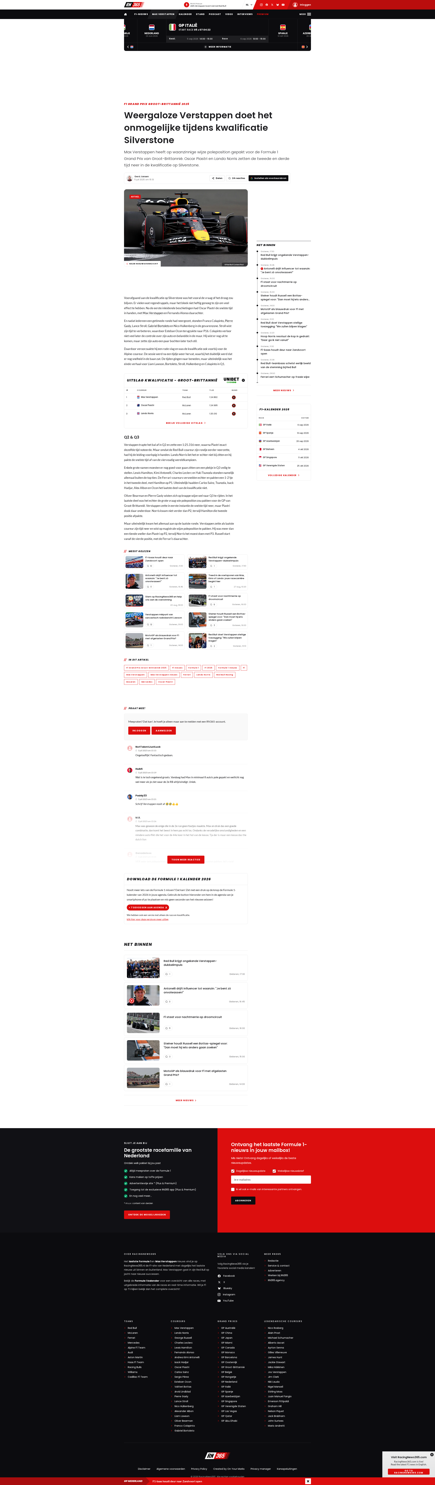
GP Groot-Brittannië (233, 1367)
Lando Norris (203, 674)
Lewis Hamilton (183, 1347)
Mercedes (146, 681)
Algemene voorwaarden (170, 1469)
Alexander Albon (184, 1411)
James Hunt (275, 1357)
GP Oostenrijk (229, 1362)
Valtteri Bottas (183, 1386)
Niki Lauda (274, 1381)
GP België (226, 1372)
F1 (244, 667)
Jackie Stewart (276, 1362)
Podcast (215, 14)
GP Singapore (229, 1401)
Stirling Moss (275, 1391)
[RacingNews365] (134, 4)
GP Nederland (229, 1381)
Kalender (185, 14)
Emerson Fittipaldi (278, 1401)
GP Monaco (228, 1352)
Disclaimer (144, 1469)
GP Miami (226, 1342)
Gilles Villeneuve (277, 1352)
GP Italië (226, 1386)
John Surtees (275, 1420)
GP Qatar (226, 1416)
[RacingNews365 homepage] (125, 14)
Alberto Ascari (276, 1342)
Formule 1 (193, 667)
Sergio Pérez (182, 1376)
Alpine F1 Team (136, 1347)
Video (229, 14)
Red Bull (132, 1328)
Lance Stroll (181, 1401)
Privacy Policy (199, 1469)
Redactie (273, 1260)
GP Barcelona (229, 1357)
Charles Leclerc (184, 1342)
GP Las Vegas (229, 1411)
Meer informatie (220, 46)
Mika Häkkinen (276, 1367)
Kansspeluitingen (287, 1469)
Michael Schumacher (280, 1337)
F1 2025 (208, 667)
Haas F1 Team (136, 1362)
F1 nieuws (177, 667)
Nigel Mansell (275, 1386)
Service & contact (279, 1265)
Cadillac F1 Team (138, 1376)
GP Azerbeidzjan (230, 1396)
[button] (152, 30)
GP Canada (228, 1347)
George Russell (183, 1337)
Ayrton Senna (276, 1347)
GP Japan (226, 1337)
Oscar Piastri (165, 681)
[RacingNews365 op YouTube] (283, 4)
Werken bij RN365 (278, 1275)
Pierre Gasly (181, 1396)
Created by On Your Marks (229, 1469)
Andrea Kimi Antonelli (187, 1357)
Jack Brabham (276, 1416)
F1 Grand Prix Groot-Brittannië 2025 (156, 104)
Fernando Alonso (184, 1352)
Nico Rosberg (275, 1328)
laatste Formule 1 (140, 1261)
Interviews (245, 14)
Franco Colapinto (185, 1425)
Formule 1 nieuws (227, 667)
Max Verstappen (163, 14)
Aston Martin (135, 1357)
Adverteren (274, 1270)
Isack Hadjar (182, 1362)
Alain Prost (274, 1333)
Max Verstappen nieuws (164, 674)
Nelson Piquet (276, 1411)
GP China (226, 1333)
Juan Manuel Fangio (280, 1396)
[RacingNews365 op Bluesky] (277, 4)
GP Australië (228, 1328)
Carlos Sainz (182, 1372)
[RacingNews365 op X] (272, 4)
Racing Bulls (135, 1367)
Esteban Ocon (183, 1381)
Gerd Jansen (141, 176)
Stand (200, 14)
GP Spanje (227, 1391)
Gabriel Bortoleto (159, 326)
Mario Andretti (276, 1425)
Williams (132, 1372)
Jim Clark (273, 1376)
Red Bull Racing (224, 674)
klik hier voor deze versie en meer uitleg (147, 919)
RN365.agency (276, 1280)
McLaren (131, 681)
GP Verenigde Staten (233, 1406)
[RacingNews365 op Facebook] (266, 4)
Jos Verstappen (277, 1372)
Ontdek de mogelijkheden (147, 1214)
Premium (263, 14)
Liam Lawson (182, 1416)
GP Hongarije (228, 1376)
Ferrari (187, 674)
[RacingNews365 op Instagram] (261, 4)
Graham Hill (275, 1406)
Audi (130, 1352)
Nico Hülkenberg (184, 1406)
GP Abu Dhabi (229, 1420)
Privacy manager (261, 1469)
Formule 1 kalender (147, 1280)
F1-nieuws (141, 14)
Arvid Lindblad (183, 1391)
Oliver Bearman (184, 1420)
